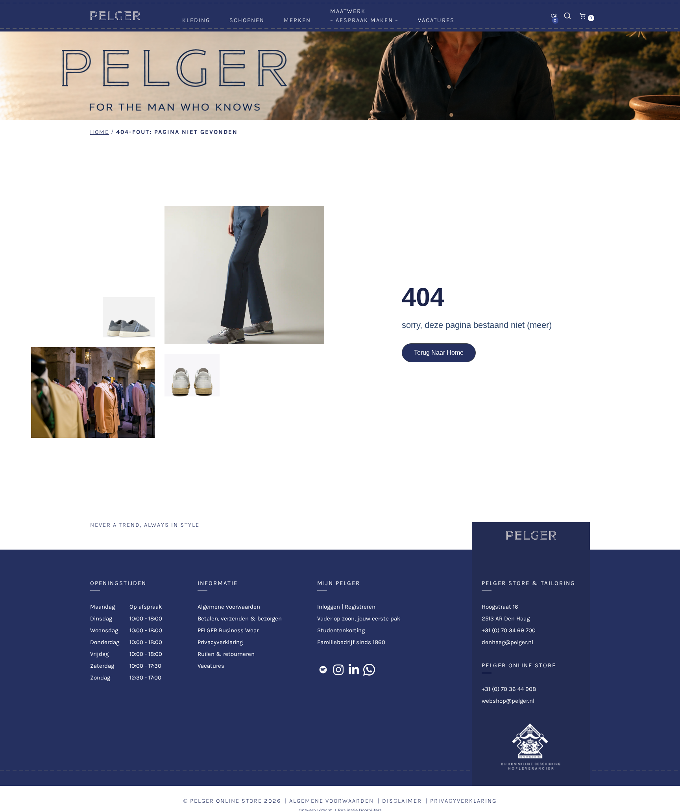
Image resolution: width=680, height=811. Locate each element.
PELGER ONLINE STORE (226, 800)
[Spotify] (323, 670)
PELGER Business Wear (228, 630)
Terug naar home (439, 352)
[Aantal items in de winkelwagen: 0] (582, 15)
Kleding (196, 20)
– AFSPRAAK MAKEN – (364, 20)
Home (99, 131)
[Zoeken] (567, 16)
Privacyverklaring (220, 642)
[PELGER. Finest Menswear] (115, 18)
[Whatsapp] (369, 670)
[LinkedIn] (354, 670)
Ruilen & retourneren (226, 653)
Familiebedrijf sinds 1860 (351, 642)
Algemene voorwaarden (229, 606)
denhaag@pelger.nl (507, 642)
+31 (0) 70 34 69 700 (509, 630)
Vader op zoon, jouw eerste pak (358, 618)
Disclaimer (402, 800)
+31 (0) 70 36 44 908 (509, 688)
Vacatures (436, 20)
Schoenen (246, 20)
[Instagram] (338, 670)
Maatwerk (348, 11)
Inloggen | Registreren (346, 606)
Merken (297, 20)
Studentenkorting (341, 630)
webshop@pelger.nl (508, 700)
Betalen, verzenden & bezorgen (240, 618)
